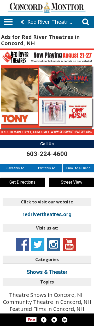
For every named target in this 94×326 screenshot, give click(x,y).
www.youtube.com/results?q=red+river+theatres (69, 244)
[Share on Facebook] (43, 319)
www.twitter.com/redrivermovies (37, 244)
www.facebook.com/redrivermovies (22, 244)
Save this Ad (16, 168)
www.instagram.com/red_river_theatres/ (53, 244)
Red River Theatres (50, 21)
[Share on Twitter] (54, 319)
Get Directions (22, 182)
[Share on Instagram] (64, 319)
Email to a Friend (78, 168)
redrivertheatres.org (47, 214)
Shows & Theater (47, 272)
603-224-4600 (47, 154)
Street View (71, 182)
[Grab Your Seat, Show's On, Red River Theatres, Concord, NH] (47, 92)
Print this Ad (47, 168)
